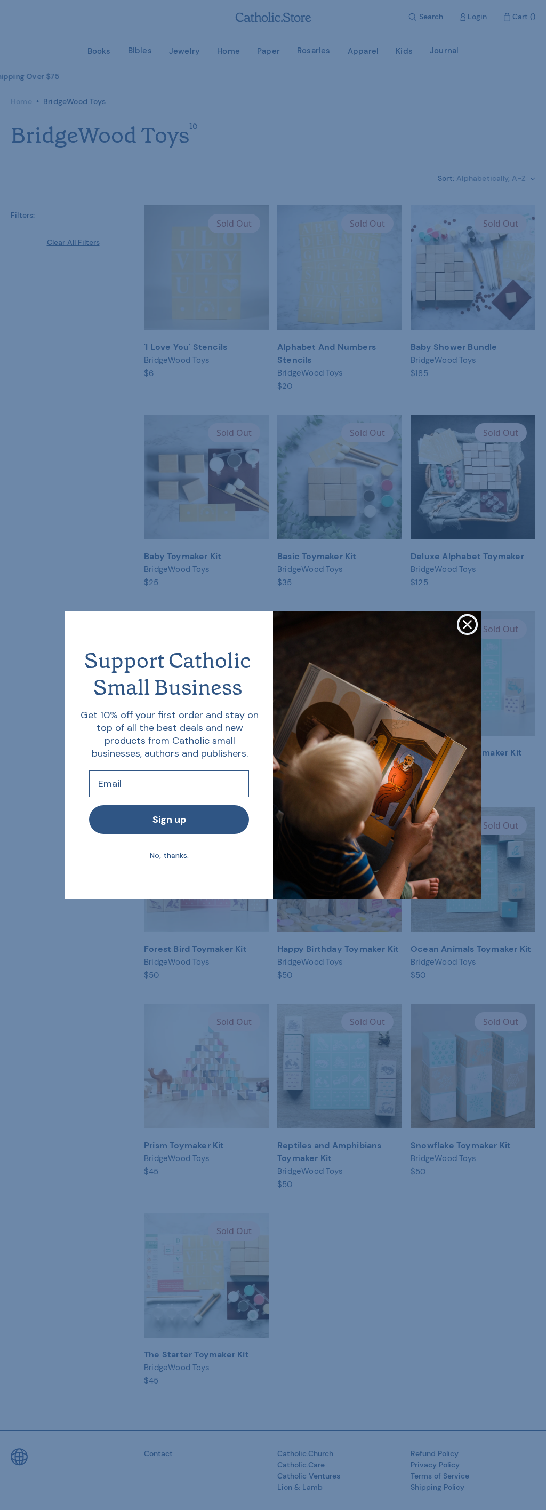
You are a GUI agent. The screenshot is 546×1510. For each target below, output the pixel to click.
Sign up (169, 819)
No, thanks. (169, 855)
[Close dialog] (467, 624)
